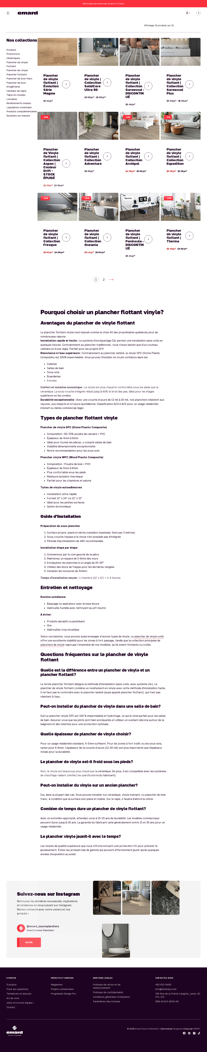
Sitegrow (177, 1029)
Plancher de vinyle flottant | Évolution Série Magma (51, 84)
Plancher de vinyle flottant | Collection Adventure (93, 156)
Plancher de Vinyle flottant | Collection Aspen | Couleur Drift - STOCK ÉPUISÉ (51, 163)
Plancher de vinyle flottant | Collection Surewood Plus (175, 84)
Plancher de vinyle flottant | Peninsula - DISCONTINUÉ (134, 239)
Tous (149, 13)
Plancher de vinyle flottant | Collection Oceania (92, 237)
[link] (57, 52)
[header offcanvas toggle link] (9, 13)
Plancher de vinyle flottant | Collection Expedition (175, 156)
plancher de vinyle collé (149, 636)
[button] (188, 13)
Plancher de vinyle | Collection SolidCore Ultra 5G (92, 82)
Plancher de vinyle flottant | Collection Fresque (51, 237)
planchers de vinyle (52, 644)
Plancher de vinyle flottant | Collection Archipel (133, 156)
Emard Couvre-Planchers (146, 1029)
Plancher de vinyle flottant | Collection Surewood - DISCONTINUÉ (134, 86)
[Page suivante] (111, 280)
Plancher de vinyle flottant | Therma (174, 235)
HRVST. (197, 1029)
